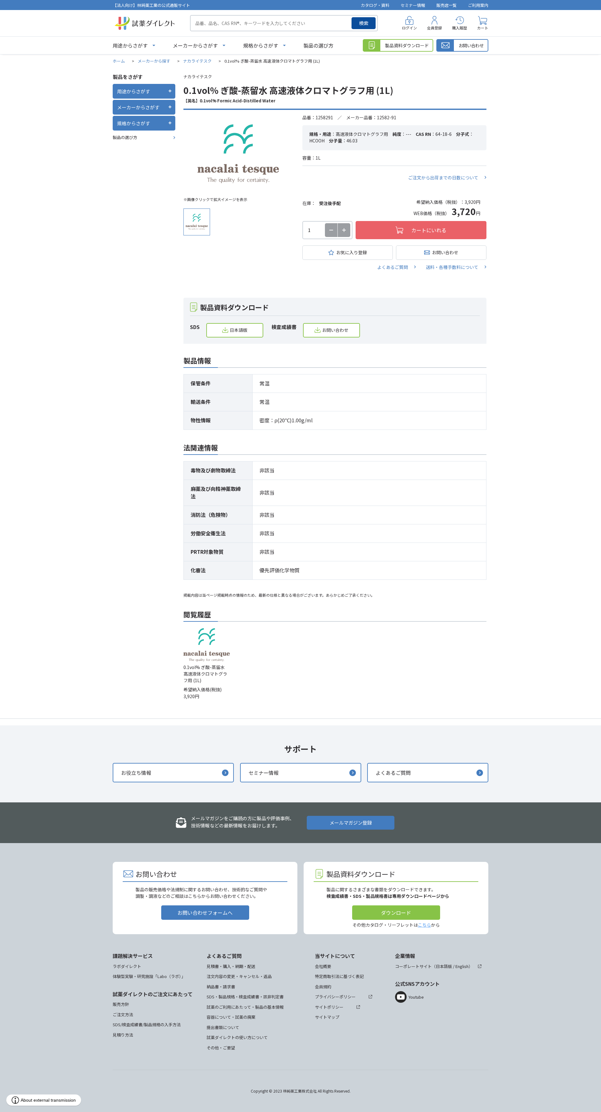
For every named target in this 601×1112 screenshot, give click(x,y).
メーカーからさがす (195, 45)
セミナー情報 (413, 5)
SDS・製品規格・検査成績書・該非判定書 (245, 997)
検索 (363, 23)
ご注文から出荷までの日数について (443, 177)
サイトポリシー (329, 1007)
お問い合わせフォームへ (205, 912)
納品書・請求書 (221, 987)
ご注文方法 (123, 1014)
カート (482, 27)
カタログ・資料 (375, 5)
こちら (424, 925)
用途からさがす (130, 45)
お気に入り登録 (351, 252)
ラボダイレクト (127, 966)
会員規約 (323, 987)
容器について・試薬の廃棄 (231, 1017)
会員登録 (434, 27)
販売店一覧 (446, 5)
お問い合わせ (445, 252)
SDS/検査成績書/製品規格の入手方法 (147, 1024)
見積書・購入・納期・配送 (231, 966)
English (462, 966)
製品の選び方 (318, 45)
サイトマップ (327, 1017)
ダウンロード (396, 912)
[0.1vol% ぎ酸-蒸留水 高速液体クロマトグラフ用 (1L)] (238, 153)
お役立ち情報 (136, 772)
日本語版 (238, 330)
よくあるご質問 (392, 267)
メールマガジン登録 (351, 822)
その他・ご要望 (221, 1048)
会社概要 (323, 966)
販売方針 (121, 1004)
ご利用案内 (478, 5)
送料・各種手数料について (452, 267)
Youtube (416, 997)
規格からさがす (260, 45)
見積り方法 (123, 1035)
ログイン (409, 27)
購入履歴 (459, 27)
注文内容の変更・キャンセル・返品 (239, 976)
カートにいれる (428, 230)
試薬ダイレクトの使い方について (237, 1037)
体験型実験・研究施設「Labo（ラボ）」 (149, 976)
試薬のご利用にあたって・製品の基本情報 (245, 1007)
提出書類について (223, 1027)
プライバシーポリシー (335, 997)
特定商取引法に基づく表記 (339, 976)
